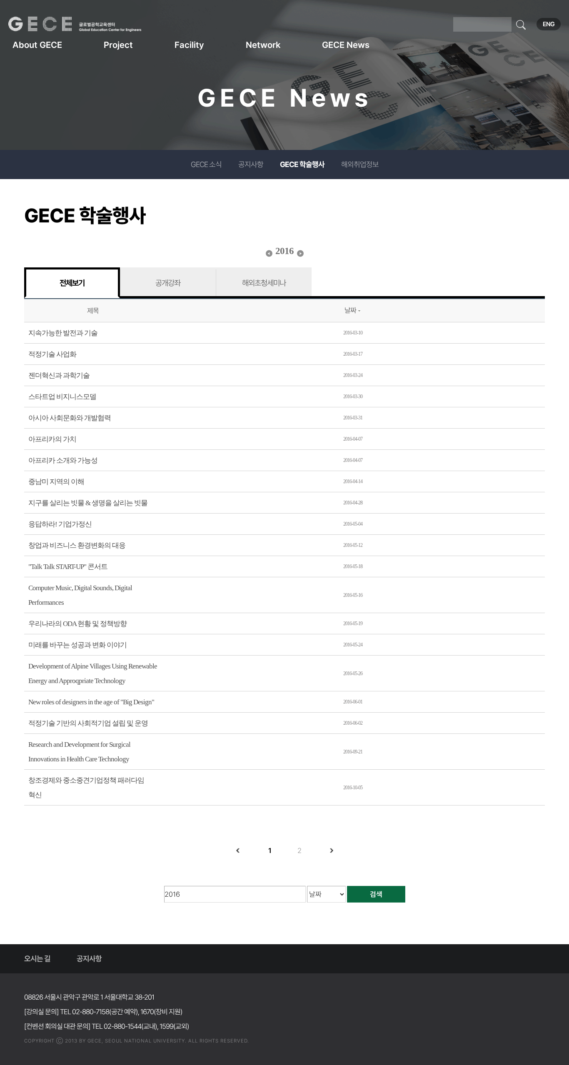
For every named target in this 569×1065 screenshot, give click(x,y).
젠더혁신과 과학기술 (59, 375)
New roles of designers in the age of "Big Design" (91, 702)
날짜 (350, 310)
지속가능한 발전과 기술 (62, 333)
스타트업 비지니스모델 (62, 397)
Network (263, 45)
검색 (376, 894)
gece (85, 24)
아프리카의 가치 (52, 439)
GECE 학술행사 (302, 164)
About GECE (37, 45)
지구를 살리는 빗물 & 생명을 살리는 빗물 (87, 503)
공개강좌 (167, 282)
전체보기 (72, 282)
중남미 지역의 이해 (56, 482)
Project (118, 45)
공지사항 (250, 164)
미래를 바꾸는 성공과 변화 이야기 (77, 645)
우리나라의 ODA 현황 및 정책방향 (77, 624)
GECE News (345, 45)
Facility (189, 45)
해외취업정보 (360, 164)
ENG (548, 24)
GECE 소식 (206, 164)
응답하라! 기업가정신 (60, 524)
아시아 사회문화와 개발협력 (69, 418)
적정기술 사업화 (52, 354)
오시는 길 (37, 958)
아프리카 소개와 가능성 (62, 460)
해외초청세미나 (264, 282)
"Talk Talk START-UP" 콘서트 (67, 567)
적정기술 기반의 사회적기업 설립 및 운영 (88, 723)
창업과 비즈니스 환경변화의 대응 (76, 545)
